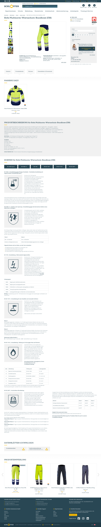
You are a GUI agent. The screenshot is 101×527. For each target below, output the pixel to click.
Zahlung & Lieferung (39, 515)
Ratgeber (55, 512)
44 (73, 35)
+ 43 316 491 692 (41, 3)
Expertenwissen (10, 11)
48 (77, 35)
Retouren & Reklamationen (41, 517)
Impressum (6, 512)
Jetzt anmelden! (73, 514)
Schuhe (20, 11)
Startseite (6, 15)
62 (73, 36)
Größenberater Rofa (92, 33)
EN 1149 (35, 166)
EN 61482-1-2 (24, 166)
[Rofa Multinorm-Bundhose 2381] (43, 37)
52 (82, 35)
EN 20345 (42, 274)
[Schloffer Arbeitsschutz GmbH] (11, 6)
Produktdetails (19, 71)
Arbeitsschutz (49, 11)
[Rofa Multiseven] (10, 42)
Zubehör (8, 71)
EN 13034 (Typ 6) (10, 166)
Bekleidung (28, 11)
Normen (30, 71)
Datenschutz (6, 515)
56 (87, 35)
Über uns (6, 511)
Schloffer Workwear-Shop (40, 518)
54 (85, 35)
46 (75, 35)
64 (75, 36)
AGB (5, 514)
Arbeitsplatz (74, 11)
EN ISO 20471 (72, 166)
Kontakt (5, 517)
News (54, 511)
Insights (54, 514)
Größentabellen (38, 520)
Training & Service (87, 11)
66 (77, 36)
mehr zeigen (63, 62)
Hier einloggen (92, 54)
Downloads (55, 515)
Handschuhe (39, 11)
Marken (37, 514)
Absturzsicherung (62, 11)
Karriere (5, 518)
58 (89, 35)
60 (92, 35)
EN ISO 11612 (59, 166)
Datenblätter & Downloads (45, 71)
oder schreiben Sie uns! (75, 61)
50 (80, 35)
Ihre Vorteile (38, 511)
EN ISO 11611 (47, 166)
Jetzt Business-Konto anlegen (86, 49)
